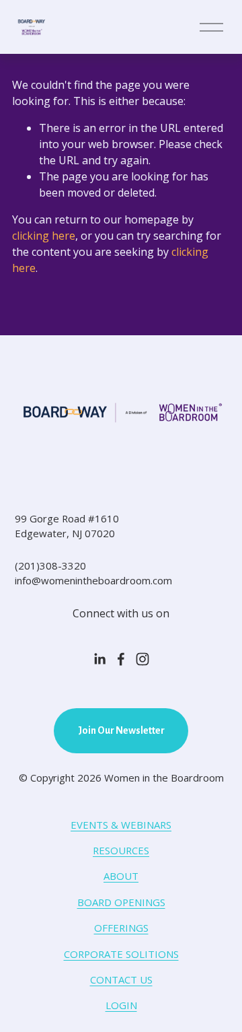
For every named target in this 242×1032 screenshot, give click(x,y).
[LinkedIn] (99, 659)
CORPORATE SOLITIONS (121, 954)
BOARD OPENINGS (121, 902)
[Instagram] (142, 659)
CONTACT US (121, 979)
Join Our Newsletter (121, 730)
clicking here (43, 235)
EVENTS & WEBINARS (121, 824)
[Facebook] (121, 659)
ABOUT (121, 876)
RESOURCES (121, 850)
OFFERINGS (121, 927)
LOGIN (121, 1005)
